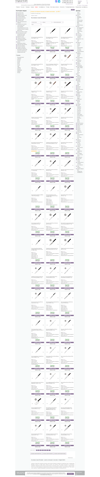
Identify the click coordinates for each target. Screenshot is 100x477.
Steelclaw (79, 141)
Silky (78, 133)
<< (31, 450)
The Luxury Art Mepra (80, 148)
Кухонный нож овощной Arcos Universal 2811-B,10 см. (37, 143)
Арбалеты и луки (20, 36)
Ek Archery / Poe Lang (80, 39)
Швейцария (19, 70)
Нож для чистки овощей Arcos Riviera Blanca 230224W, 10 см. (67, 277)
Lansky (78, 84)
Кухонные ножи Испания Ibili (48, 453)
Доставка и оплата (23, 472)
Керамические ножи (21, 52)
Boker (78, 26)
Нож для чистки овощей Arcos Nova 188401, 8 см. (52, 38)
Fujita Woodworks (80, 51)
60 (66, 97)
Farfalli (78, 43)
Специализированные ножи (22, 27)
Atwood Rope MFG (79, 22)
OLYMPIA (79, 104)
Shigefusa (79, 130)
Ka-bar (78, 72)
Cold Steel (79, 33)
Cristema (79, 37)
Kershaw (78, 81)
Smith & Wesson (80, 134)
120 (51, 148)
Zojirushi (78, 167)
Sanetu (78, 127)
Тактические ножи (20, 25)
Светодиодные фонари (21, 39)
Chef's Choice (79, 31)
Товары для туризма (21, 38)
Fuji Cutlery (79, 50)
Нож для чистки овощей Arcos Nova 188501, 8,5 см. (67, 38)
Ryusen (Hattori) (80, 123)
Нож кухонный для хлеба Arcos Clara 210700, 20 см (67, 302)
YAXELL (78, 159)
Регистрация (84, 5)
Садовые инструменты (21, 48)
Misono (78, 94)
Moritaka (78, 95)
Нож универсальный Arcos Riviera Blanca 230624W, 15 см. (52, 383)
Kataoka (78, 80)
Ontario (78, 105)
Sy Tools (78, 143)
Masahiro (79, 86)
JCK (78, 71)
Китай (18, 62)
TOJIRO (78, 149)
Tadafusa (79, 144)
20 (37, 257)
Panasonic (79, 106)
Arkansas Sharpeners (79, 17)
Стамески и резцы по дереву (22, 29)
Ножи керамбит (20, 26)
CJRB (78, 32)
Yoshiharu (79, 163)
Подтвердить (70, 473)
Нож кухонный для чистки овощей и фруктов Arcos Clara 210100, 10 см (52, 195)
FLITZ (78, 46)
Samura (78, 125)
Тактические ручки (21, 40)
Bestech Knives (80, 25)
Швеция (18, 71)
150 (51, 175)
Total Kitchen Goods (79, 152)
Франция (19, 68)
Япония (18, 72)
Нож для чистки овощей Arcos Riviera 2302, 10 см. (37, 302)
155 (51, 97)
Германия (19, 58)
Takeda (78, 146)
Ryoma (78, 121)
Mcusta (78, 88)
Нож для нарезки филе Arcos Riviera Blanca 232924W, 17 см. (66, 408)
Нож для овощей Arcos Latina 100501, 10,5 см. (66, 65)
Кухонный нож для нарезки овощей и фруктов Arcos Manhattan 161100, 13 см (51, 408)
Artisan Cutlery (80, 20)
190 (37, 229)
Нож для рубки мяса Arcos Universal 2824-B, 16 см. (36, 408)
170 (66, 229)
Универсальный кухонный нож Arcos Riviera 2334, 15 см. (52, 434)
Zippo (78, 166)
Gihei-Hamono (79, 57)
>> (49, 450)
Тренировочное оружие (21, 24)
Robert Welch (79, 114)
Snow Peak (79, 137)
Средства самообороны (22, 50)
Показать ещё (70, 457)
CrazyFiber (79, 36)
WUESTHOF (79, 158)
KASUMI (78, 79)
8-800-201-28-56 (67, 3)
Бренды (78, 11)
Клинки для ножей (20, 35)
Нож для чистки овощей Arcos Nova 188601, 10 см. (37, 65)
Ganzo (78, 56)
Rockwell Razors (80, 115)
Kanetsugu (79, 76)
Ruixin (78, 120)
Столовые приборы (21, 16)
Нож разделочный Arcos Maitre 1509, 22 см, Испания (37, 195)
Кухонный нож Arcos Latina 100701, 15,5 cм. (51, 92)
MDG (78, 90)
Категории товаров (21, 11)
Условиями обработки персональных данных (41, 473)
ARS (78, 18)
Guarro (78, 58)
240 (51, 282)
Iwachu (78, 70)
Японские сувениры (21, 45)
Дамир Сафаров (80, 168)
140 (51, 254)
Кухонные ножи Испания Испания (60, 453)
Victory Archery (80, 154)
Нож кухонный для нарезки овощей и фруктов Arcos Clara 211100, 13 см (37, 249)
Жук (78, 170)
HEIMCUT (79, 64)
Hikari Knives (79, 65)
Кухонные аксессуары (21, 17)
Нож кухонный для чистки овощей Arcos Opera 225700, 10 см (37, 330)
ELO (78, 41)
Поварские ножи (20, 14)
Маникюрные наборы (21, 43)
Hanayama (79, 60)
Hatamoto (79, 61)
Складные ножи (20, 20)
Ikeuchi (78, 68)
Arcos (78, 15)
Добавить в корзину (37, 50)
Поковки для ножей (21, 34)
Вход (80, 5)
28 (66, 310)
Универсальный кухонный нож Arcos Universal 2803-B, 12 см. (52, 143)
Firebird (78, 45)
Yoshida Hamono (80, 162)
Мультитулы (19, 30)
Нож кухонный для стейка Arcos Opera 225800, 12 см (37, 357)
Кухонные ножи (20, 12)
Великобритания (20, 57)
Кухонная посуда (20, 19)
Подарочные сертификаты (79, 172)
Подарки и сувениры (21, 47)
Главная (18, 472)
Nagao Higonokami (79, 99)
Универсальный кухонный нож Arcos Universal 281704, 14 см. (52, 249)
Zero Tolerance (80, 164)
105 (66, 70)
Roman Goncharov (79, 118)
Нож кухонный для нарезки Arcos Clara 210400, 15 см (52, 302)
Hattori (78, 62)
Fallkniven (79, 42)
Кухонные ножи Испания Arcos (36, 453)
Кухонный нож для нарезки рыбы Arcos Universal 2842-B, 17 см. (67, 223)
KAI (77, 74)
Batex (78, 23)
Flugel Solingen (80, 47)
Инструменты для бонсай (22, 49)
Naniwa (78, 100)
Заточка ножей (19, 473)
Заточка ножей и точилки (22, 31)
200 (51, 229)
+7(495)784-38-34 (67, 1)
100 (66, 123)
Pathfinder (79, 108)
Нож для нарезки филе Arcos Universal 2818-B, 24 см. (51, 277)
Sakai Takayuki (80, 124)
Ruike (78, 119)
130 (37, 97)
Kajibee (78, 75)
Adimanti (79, 14)
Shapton (78, 129)
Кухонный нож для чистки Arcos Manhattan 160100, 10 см (37, 383)
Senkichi (78, 128)
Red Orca (79, 111)
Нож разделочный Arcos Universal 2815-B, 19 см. (36, 223)
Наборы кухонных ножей (22, 15)
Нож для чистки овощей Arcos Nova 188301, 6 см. (37, 38)
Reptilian (78, 113)
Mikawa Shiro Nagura (79, 92)
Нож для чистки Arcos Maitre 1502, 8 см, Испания (36, 118)
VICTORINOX (79, 153)
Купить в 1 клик (37, 51)
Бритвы (18, 41)
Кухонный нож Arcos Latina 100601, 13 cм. (36, 92)
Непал (18, 63)
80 (36, 123)
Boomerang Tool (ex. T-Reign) (80, 28)
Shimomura (79, 132)
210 (37, 175)
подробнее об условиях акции (35, 13)
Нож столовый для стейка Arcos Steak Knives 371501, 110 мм (52, 65)
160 (66, 254)
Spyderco (79, 139)
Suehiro (78, 142)
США (18, 66)
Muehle (78, 96)
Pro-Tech (79, 109)
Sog (78, 138)
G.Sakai (78, 55)
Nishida (78, 101)
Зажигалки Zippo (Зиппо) (22, 44)
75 (51, 123)
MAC (78, 85)
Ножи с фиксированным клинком (22, 22)
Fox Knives (79, 48)
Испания (19, 59)
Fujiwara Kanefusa (79, 53)
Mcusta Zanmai (80, 89)
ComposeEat (79, 35)
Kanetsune (79, 77)
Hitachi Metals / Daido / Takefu (80, 67)
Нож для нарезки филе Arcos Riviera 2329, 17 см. (36, 434)
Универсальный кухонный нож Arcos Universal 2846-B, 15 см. (37, 277)
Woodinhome (79, 157)
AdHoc (78, 12)
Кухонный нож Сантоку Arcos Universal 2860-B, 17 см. (66, 434)
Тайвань (19, 67)
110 (51, 70)
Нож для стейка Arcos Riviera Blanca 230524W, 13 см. (51, 330)
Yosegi (78, 161)
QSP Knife (79, 110)
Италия (18, 61)
